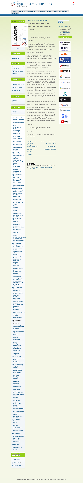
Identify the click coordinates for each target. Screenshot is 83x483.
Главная (14, 11)
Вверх (41, 141)
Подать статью (65, 37)
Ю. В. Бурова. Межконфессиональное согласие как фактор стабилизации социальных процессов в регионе (19, 438)
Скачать (18, 48)
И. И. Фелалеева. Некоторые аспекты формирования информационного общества (18, 229)
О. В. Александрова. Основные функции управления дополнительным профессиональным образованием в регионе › (50, 146)
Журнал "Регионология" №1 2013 (39, 20)
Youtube (14, 100)
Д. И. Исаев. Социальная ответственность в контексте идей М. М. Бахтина (18, 198)
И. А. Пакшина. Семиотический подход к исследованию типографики (17, 221)
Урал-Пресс (15, 112)
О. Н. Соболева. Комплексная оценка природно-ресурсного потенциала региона (18, 359)
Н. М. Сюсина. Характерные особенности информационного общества (18, 300)
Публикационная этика (61, 11)
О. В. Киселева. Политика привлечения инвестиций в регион (17, 339)
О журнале (22, 11)
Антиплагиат (15, 464)
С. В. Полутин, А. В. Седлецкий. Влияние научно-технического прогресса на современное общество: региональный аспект (18, 399)
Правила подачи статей (18, 67)
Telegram (14, 101)
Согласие (14, 73)
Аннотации (16, 444)
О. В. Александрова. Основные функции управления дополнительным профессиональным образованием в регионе (18, 329)
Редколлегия (31, 11)
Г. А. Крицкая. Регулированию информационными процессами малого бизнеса (18, 183)
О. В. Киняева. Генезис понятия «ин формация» (18, 322)
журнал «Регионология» (35, 4)
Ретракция (16, 58)
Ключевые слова (17, 446)
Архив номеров (17, 57)
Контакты (15, 13)
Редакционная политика (44, 11)
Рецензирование (16, 82)
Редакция (14, 111)
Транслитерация (16, 462)
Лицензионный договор (17, 71)
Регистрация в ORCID (17, 465)
